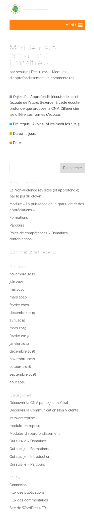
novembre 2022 (22, 274)
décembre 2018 (22, 351)
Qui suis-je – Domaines (28, 441)
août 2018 (17, 382)
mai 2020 (17, 289)
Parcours (17, 225)
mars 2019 (18, 328)
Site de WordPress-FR (28, 508)
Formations (19, 218)
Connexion (18, 485)
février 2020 (19, 305)
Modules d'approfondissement (35, 434)
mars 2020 (18, 297)
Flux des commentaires (29, 500)
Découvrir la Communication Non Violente (44, 410)
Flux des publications (27, 492)
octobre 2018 (20, 367)
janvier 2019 (19, 344)
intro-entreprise (22, 418)
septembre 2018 (23, 374)
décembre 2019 (22, 313)
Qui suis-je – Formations (29, 449)
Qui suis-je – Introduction (30, 457)
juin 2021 (16, 282)
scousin (22, 72)
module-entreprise (25, 426)
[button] (70, 25)
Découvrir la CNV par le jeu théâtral (39, 403)
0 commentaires (60, 78)
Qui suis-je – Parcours (27, 464)
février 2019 (19, 336)
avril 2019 (17, 320)
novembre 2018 (22, 359)
